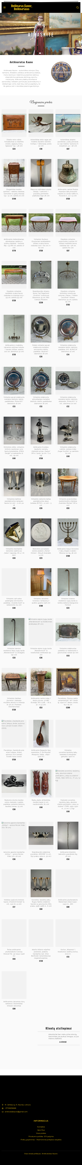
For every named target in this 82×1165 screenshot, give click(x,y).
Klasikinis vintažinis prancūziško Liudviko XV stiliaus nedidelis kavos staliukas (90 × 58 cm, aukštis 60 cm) (68, 243)
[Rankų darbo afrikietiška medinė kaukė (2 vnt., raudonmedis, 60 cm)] (41, 783)
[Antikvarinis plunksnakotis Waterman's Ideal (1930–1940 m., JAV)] (68, 883)
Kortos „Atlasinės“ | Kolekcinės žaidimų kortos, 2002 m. (68, 952)
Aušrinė (63, 1088)
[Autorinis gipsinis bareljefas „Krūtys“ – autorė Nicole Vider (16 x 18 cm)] (14, 835)
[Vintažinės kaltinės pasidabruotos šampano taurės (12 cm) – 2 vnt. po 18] (14, 482)
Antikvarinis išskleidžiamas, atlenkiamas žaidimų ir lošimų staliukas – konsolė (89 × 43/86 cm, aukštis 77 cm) (14, 243)
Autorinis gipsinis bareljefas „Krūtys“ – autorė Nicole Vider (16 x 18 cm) (14, 854)
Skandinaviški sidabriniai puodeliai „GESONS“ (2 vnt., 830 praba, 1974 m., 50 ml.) (41, 854)
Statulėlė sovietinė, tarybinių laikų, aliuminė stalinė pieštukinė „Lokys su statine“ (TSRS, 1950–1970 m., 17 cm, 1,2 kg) (67, 804)
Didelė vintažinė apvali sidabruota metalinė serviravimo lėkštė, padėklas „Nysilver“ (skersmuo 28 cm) (41, 349)
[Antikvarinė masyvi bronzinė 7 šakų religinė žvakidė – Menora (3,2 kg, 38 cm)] (68, 532)
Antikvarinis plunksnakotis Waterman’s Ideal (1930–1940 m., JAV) (68, 902)
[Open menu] (4, 7)
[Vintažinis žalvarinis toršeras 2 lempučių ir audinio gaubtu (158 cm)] (41, 582)
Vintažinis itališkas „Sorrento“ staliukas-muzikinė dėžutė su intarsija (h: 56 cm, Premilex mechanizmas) (14, 703)
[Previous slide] (37, 1095)
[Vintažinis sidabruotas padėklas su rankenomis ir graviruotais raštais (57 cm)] (68, 632)
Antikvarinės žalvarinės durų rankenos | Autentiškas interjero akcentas (14, 1004)
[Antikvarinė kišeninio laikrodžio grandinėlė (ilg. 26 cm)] (68, 835)
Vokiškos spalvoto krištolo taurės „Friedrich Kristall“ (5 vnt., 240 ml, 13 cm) (14, 902)
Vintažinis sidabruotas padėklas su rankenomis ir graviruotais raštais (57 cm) (68, 651)
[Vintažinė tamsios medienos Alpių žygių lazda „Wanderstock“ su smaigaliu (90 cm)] (14, 632)
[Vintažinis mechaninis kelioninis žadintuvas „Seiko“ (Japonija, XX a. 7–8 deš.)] (14, 532)
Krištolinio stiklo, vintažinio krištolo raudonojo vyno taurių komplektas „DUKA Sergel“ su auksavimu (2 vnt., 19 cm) (14, 451)
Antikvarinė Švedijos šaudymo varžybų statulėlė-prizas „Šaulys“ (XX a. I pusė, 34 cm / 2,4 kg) (41, 451)
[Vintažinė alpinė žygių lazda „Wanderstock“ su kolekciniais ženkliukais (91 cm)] (41, 632)
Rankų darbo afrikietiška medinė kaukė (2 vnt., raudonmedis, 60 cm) (41, 802)
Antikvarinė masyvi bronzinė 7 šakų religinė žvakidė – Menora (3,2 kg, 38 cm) (68, 551)
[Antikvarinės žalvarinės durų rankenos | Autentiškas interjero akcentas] (14, 985)
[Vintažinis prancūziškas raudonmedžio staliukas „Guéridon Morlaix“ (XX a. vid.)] (68, 482)
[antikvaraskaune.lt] (21, 7)
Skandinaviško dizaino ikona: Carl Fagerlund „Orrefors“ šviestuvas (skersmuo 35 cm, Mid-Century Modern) (41, 295)
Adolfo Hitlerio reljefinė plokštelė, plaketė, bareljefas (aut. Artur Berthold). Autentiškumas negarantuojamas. (41, 954)
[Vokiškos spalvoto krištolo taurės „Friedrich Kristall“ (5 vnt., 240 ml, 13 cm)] (14, 883)
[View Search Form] (77, 7)
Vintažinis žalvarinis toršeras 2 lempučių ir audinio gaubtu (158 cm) (41, 601)
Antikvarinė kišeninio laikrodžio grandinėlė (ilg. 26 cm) (68, 854)
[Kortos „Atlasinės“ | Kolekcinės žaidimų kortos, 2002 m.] (68, 933)
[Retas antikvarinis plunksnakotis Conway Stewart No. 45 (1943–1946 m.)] (14, 933)
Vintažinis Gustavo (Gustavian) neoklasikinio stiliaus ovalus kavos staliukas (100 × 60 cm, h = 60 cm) (41, 243)
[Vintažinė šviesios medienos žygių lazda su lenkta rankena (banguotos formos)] (68, 582)
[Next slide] (79, 1095)
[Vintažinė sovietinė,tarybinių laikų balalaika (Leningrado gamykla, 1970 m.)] (68, 734)
